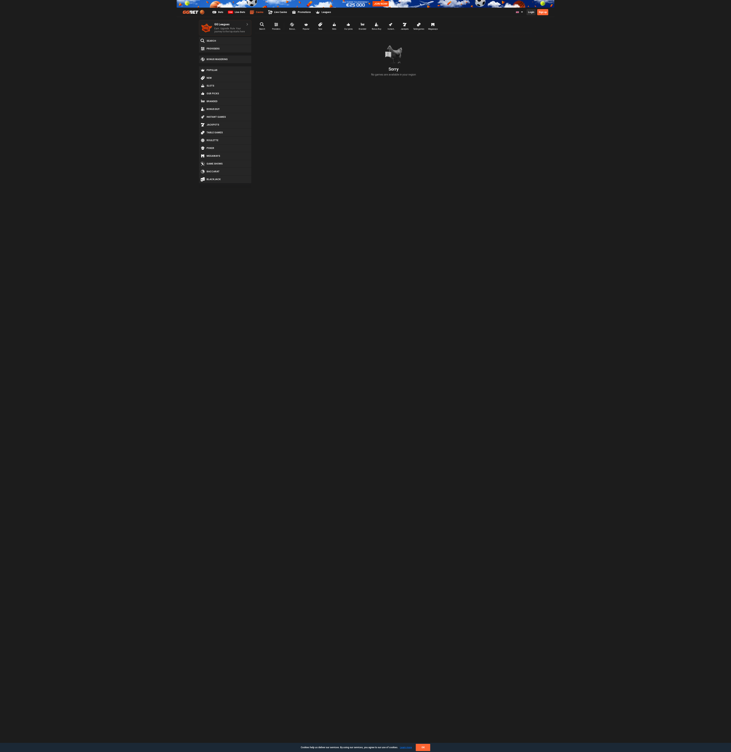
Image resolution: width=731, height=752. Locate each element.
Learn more (406, 747)
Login (531, 12)
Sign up (543, 12)
